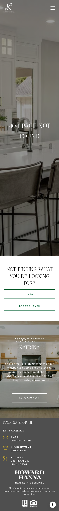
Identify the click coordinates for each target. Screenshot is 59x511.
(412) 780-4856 (18, 450)
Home (29, 293)
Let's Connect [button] (29, 397)
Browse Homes (29, 306)
